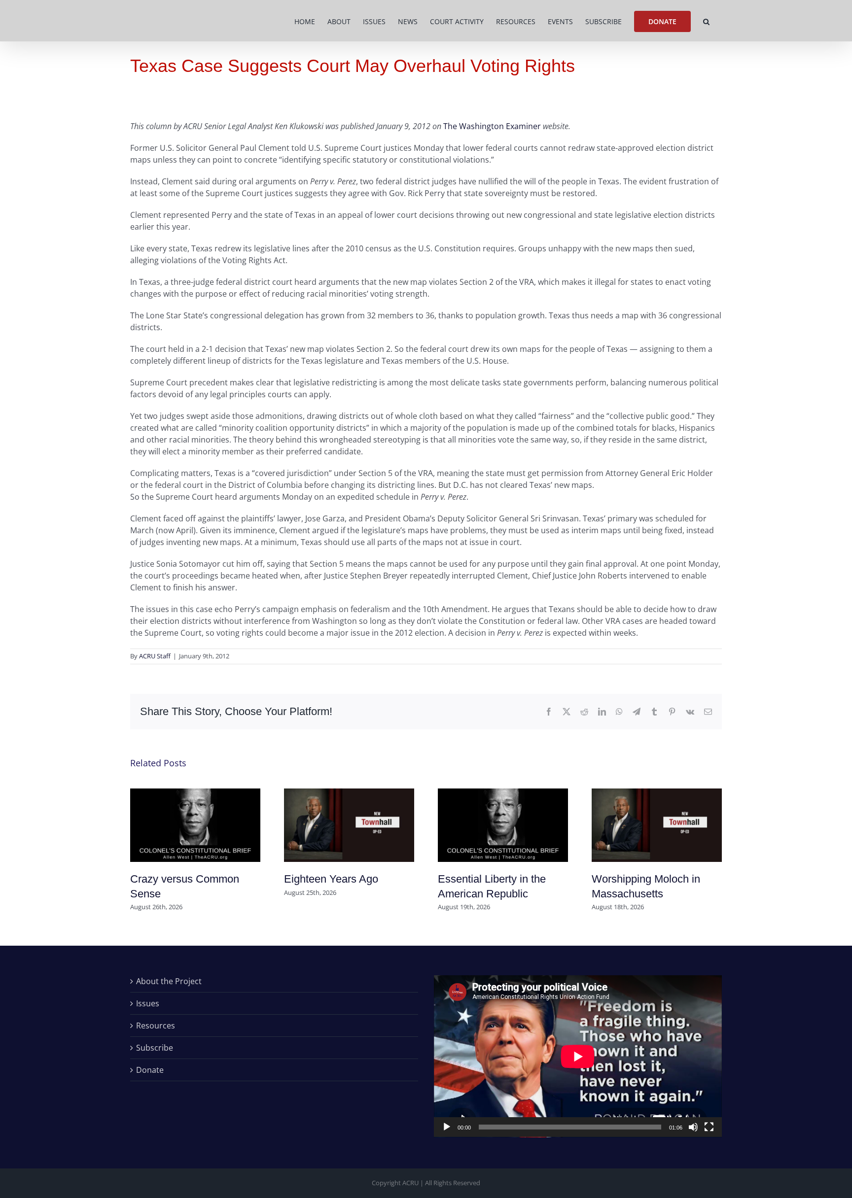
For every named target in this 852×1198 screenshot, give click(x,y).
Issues (147, 1003)
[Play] (447, 1127)
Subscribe (154, 1047)
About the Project (169, 981)
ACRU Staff (155, 655)
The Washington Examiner (492, 126)
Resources (155, 1025)
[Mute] (693, 1127)
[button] (706, 20)
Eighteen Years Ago (331, 879)
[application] (578, 1056)
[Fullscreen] (709, 1127)
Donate (150, 1069)
